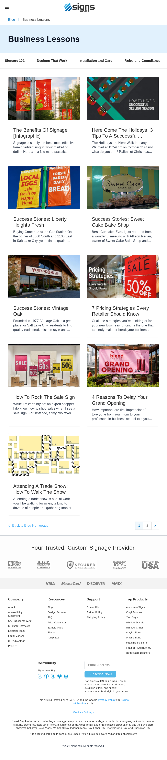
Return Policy (94, 612)
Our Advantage (16, 641)
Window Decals (135, 622)
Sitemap (52, 632)
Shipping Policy (96, 617)
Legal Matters (16, 636)
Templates (53, 637)
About (11, 607)
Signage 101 (15, 60)
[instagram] (66, 676)
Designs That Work (52, 60)
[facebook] (46, 676)
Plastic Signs (133, 637)
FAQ (49, 617)
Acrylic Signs (133, 632)
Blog (11, 19)
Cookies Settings (83, 712)
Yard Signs (132, 617)
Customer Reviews (19, 626)
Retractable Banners (138, 652)
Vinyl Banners (134, 612)
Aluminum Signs (135, 607)
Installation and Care (95, 60)
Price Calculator (56, 622)
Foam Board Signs (136, 642)
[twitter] (53, 676)
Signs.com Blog (47, 670)
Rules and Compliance (142, 60)
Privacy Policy (106, 700)
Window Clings (134, 627)
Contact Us (93, 607)
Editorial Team (16, 631)
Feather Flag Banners (138, 647)
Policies (12, 646)
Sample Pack (55, 627)
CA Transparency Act (20, 621)
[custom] (59, 676)
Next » (155, 525)
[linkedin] (40, 676)
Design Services (56, 612)
